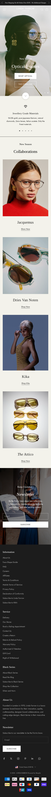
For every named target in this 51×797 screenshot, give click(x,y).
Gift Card (6, 653)
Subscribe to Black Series (13, 681)
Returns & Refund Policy (12, 640)
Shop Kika (25, 383)
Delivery (6, 617)
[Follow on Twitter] (11, 758)
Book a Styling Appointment (14, 626)
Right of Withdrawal (11, 658)
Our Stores (7, 622)
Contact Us (7, 631)
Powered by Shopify (34, 773)
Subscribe (26, 524)
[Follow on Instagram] (18, 758)
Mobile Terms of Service (12, 584)
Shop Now (25, 84)
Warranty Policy (9, 644)
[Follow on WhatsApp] (39, 758)
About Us (6, 557)
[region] (25, 50)
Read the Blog (8, 677)
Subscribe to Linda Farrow (13, 598)
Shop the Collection (10, 686)
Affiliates (6, 575)
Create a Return (9, 635)
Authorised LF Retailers (12, 649)
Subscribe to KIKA (10, 602)
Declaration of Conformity (13, 593)
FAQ (4, 566)
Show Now (25, 229)
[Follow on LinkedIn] (32, 758)
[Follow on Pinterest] (25, 758)
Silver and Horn (9, 690)
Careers (6, 571)
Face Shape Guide (10, 562)
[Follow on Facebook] (4, 758)
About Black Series (10, 672)
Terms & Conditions (11, 580)
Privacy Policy (8, 589)
